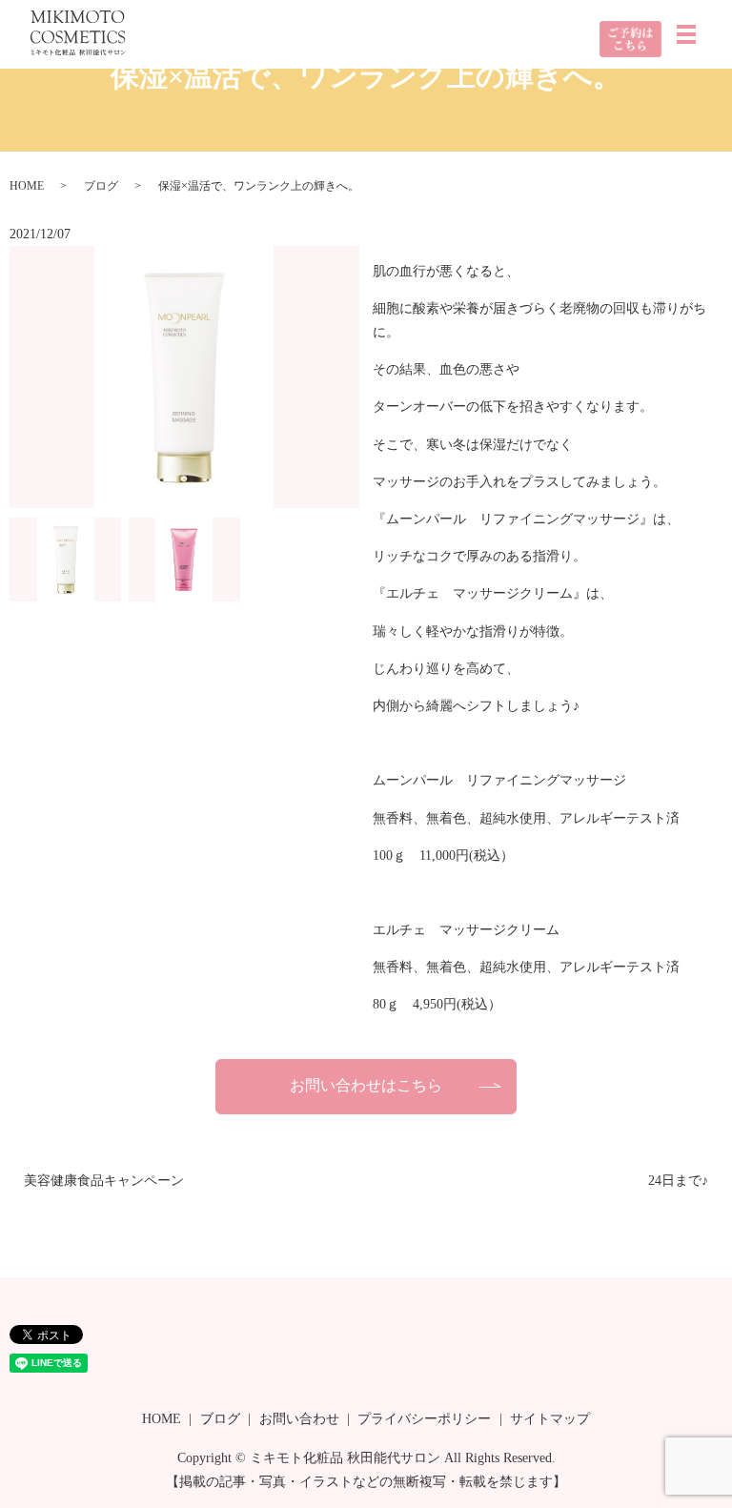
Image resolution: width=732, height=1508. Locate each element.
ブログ (101, 186)
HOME (27, 186)
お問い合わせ (299, 1419)
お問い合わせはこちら (366, 1085)
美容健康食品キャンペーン (104, 1180)
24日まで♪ (678, 1180)
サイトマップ (550, 1419)
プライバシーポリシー (424, 1419)
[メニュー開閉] (686, 34)
